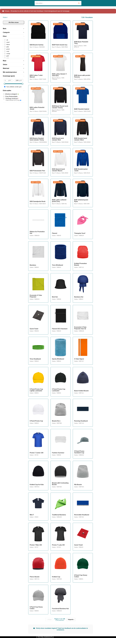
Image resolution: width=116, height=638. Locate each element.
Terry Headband (35, 359)
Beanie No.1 (56, 421)
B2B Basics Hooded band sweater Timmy (37, 139)
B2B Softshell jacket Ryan (81, 200)
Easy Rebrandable (11, 96)
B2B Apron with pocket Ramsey (82, 76)
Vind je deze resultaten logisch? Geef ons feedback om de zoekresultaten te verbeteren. (62, 629)
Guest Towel (34, 329)
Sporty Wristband (58, 359)
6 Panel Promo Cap (36, 421)
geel (7, 56)
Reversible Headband (81, 515)
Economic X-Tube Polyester (36, 296)
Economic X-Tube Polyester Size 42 (80, 328)
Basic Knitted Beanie (81, 391)
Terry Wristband (57, 265)
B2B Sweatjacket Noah (37, 201)
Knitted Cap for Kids (37, 484)
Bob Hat (55, 297)
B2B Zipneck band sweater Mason (58, 169)
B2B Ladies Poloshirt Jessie (37, 108)
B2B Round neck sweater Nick (58, 139)
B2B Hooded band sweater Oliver (80, 139)
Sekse (5, 64)
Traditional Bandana (59, 515)
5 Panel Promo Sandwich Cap (79, 452)
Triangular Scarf (79, 233)
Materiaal (6, 68)
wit (7, 40)
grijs (7, 46)
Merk (4, 28)
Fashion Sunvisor (58, 453)
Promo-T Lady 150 (58, 545)
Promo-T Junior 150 (36, 453)
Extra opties (7, 90)
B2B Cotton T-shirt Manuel (36, 76)
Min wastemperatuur (10, 72)
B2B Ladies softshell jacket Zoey (59, 200)
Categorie (6, 32)
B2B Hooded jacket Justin (81, 169)
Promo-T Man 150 (36, 545)
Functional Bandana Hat (60, 608)
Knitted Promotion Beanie (80, 264)
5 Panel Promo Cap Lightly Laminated (36, 390)
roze (7, 58)
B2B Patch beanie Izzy (59, 45)
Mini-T (32, 515)
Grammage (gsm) (9, 76)
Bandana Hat (78, 297)
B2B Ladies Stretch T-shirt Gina (59, 74)
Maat (4, 60)
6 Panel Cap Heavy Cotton (80, 576)
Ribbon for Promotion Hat (37, 232)
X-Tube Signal (79, 359)
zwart (8, 42)
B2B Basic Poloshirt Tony (81, 42)
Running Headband (81, 421)
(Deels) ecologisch (11, 94)
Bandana (33, 265)
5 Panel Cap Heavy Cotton (36, 607)
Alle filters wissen (14, 22)
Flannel (54, 233)
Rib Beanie (78, 484)
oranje (8, 53)
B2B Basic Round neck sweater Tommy (60, 106)
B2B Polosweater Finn (37, 170)
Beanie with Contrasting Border (60, 483)
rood (7, 51)
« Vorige (49, 619)
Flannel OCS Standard (59, 329)
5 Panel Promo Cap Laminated (58, 390)
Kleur (5, 36)
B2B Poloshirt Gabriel (81, 109)
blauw (8, 44)
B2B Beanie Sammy (36, 45)
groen (8, 49)
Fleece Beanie (34, 577)
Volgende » (71, 619)
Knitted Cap (56, 577)
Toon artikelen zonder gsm (14, 86)
